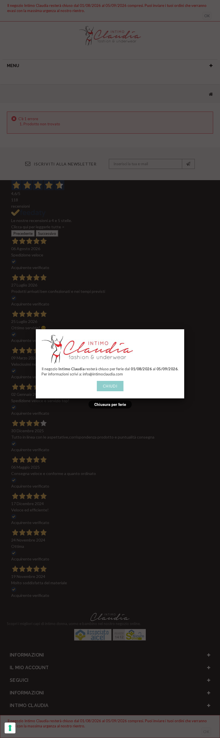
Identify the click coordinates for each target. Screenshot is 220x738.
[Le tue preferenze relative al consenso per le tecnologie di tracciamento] (10, 728)
